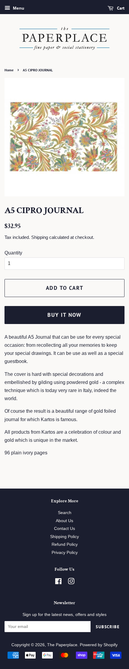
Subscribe (107, 626)
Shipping (39, 237)
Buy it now (64, 314)
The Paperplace (62, 645)
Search (64, 512)
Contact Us (64, 528)
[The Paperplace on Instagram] (71, 582)
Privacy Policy (65, 552)
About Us (64, 521)
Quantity (13, 252)
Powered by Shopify (99, 645)
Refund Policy (65, 544)
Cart (120, 8)
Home (9, 70)
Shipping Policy (64, 536)
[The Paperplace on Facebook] (58, 582)
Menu (18, 8)
